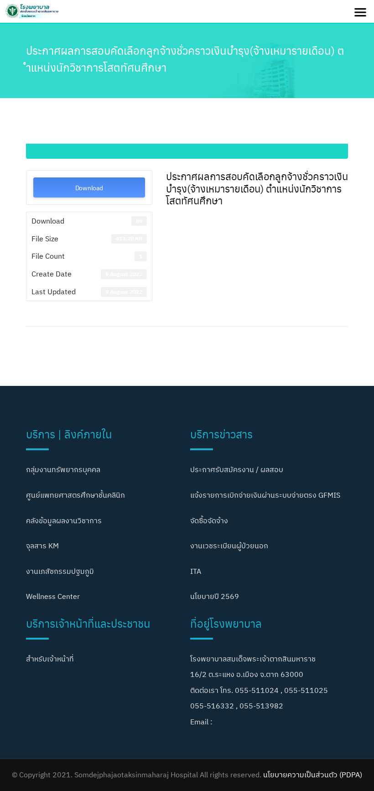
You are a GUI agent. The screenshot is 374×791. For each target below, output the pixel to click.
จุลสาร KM (42, 545)
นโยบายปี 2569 (214, 596)
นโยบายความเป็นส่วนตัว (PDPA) (312, 774)
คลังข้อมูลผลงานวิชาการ (64, 520)
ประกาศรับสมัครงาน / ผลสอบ (236, 469)
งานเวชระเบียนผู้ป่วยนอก (229, 545)
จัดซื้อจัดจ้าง (209, 520)
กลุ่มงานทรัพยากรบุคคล (63, 469)
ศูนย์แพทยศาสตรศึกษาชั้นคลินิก (75, 495)
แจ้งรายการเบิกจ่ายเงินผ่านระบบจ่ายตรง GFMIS (265, 495)
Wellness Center (53, 596)
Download (89, 187)
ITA (195, 571)
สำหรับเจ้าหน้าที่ (50, 658)
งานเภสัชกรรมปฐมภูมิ (60, 571)
